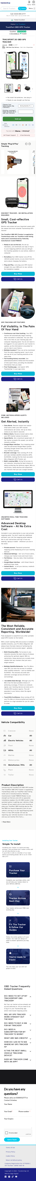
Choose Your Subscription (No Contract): (8, 106)
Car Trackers (20, 24)
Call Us (19, 279)
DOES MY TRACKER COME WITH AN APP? (16, 1060)
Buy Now (18, 274)
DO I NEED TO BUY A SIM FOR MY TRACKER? (15, 1024)
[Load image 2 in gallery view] (18, 88)
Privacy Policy (10, 1152)
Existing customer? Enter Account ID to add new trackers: (9, 112)
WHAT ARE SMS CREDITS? (16, 1038)
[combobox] (10, 8)
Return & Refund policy (14, 1160)
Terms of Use (10, 1147)
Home (13, 24)
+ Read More (6, 822)
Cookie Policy (10, 1156)
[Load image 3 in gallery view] (27, 88)
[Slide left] (2, 89)
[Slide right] (34, 89)
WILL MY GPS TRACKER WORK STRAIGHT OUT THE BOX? (15, 1016)
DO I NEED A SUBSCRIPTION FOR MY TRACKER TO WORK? (15, 1031)
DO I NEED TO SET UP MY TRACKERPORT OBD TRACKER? (15, 998)
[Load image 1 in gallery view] (9, 88)
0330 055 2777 (20, 14)
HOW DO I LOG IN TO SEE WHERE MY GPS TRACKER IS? (16, 1044)
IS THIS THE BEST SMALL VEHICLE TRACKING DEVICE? (15, 1053)
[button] (32, 8)
